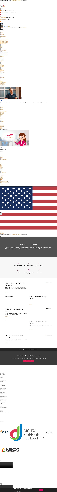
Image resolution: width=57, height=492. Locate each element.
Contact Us (1, 384)
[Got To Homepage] (3, 6)
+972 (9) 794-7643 (2, 374)
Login (1, 233)
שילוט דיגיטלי (1, 232)
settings (36, 489)
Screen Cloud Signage (3, 388)
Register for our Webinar (16, 234)
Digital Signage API (2, 392)
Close (1, 460)
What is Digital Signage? (3, 407)
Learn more (30, 304)
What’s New (1, 411)
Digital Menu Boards (2, 400)
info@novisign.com (36, 349)
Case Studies (2, 408)
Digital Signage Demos (3, 389)
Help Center (1, 404)
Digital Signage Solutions (3, 396)
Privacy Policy (2, 381)
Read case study (24, 27)
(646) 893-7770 (2, 373)
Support (1, 378)
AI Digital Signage (3, 17)
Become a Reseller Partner (3, 393)
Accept (41, 489)
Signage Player (3, 19)
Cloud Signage (3, 10)
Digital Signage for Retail (3, 399)
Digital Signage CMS (4, 12)
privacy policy (18, 491)
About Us (1, 377)
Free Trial (1, 184)
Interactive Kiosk (3, 21)
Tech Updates (2, 410)
